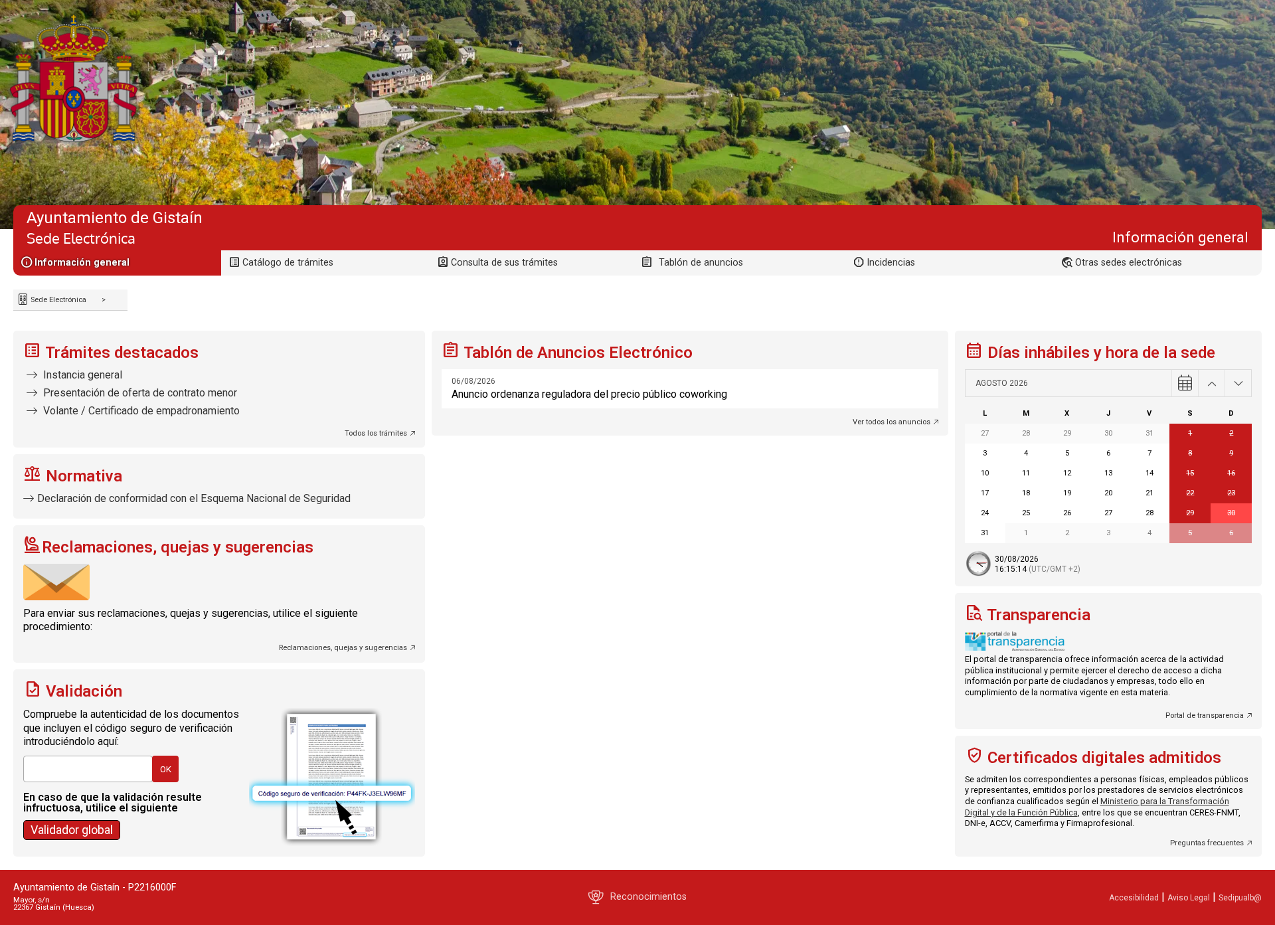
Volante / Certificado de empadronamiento (140, 410)
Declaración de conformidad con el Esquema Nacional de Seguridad (194, 498)
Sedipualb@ (1240, 898)
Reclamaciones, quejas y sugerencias (343, 647)
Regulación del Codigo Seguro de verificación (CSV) (68, 822)
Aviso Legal (1188, 898)
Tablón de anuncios (701, 262)
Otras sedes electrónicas (1128, 262)
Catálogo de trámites (287, 262)
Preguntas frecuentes (1207, 843)
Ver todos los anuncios (891, 422)
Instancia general (81, 374)
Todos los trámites (376, 433)
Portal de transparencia (1204, 715)
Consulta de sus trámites (504, 262)
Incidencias (891, 262)
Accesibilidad (1134, 898)
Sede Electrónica (57, 299)
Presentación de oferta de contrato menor (139, 392)
